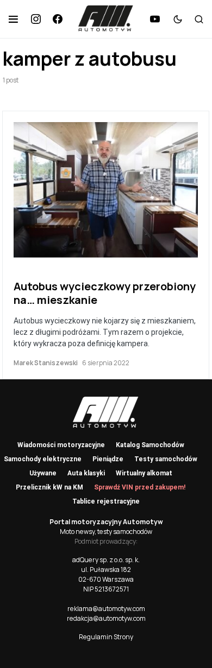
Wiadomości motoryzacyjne (61, 445)
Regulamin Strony (106, 636)
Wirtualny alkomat (144, 473)
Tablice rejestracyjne (106, 501)
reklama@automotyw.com (106, 608)
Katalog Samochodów (150, 445)
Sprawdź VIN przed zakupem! (139, 487)
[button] (13, 19)
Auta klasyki (86, 473)
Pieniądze (107, 459)
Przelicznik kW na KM (49, 487)
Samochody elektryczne (43, 459)
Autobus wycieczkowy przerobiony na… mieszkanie (105, 293)
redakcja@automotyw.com (106, 618)
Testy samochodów (165, 459)
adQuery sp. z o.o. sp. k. (106, 559)
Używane (43, 473)
